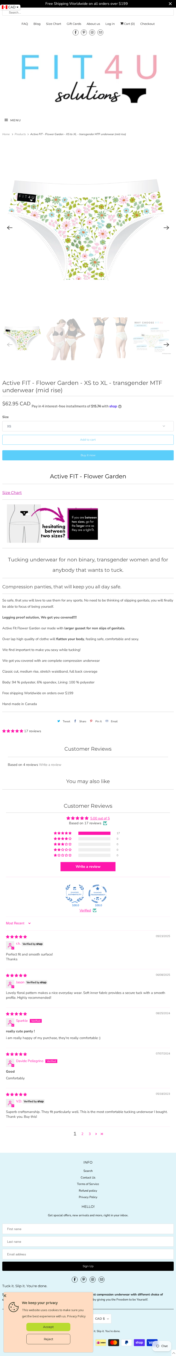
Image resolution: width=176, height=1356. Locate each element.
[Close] (47, 1295)
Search (88, 1171)
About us (93, 24)
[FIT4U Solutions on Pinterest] (84, 32)
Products (21, 134)
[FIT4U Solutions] (88, 78)
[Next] (166, 228)
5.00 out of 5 (100, 818)
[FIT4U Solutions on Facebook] (76, 32)
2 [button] (82, 1134)
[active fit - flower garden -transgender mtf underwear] (88, 228)
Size (5, 417)
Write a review (50, 764)
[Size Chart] (57, 541)
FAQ (25, 24)
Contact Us (88, 1178)
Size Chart (53, 24)
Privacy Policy (88, 1197)
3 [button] (90, 1134)
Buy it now (88, 455)
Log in (110, 24)
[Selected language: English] (173, 1353)
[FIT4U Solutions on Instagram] (92, 32)
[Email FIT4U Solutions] (100, 32)
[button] (13, 731)
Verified (85, 910)
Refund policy (88, 1191)
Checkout (147, 24)
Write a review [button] (88, 866)
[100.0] (75, 894)
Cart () (129, 24)
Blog (37, 24)
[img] (16, 937)
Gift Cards (74, 24)
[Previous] (10, 228)
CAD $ (100, 1318)
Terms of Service (88, 1184)
